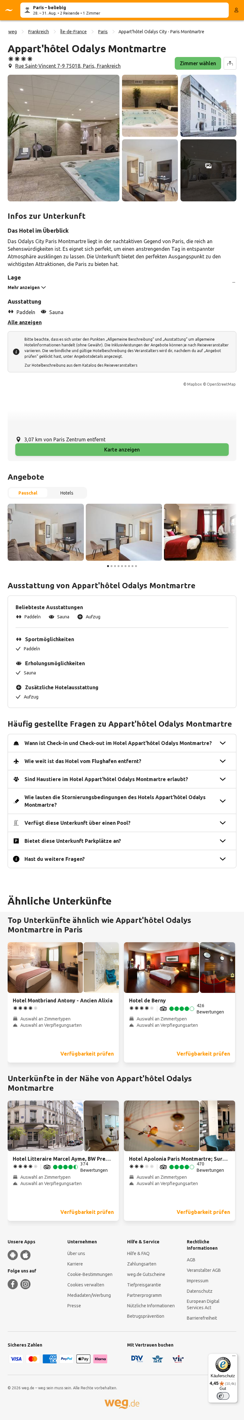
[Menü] (234, 1357)
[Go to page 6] (125, 566)
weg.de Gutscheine (146, 1274)
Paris (103, 31)
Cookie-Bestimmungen (89, 1274)
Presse (74, 1305)
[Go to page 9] (136, 566)
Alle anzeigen (25, 322)
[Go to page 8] (132, 566)
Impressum (197, 1280)
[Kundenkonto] (236, 10)
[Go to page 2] (111, 566)
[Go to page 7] (129, 566)
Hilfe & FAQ (138, 1253)
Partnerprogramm (144, 1295)
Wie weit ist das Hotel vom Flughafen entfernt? (82, 761)
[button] (63, 138)
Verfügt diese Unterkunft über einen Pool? (77, 823)
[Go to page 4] (118, 566)
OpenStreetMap (221, 384)
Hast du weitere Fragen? (54, 859)
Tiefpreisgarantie (144, 1284)
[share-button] (230, 63)
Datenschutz (200, 1291)
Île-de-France (73, 31)
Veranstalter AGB (204, 1270)
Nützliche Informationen (151, 1305)
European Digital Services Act (203, 1304)
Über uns (76, 1253)
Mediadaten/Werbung (89, 1295)
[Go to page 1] (108, 566)
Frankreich (38, 31)
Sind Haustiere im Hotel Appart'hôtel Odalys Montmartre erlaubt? (106, 779)
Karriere (75, 1263)
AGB (191, 1259)
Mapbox (194, 384)
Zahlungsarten (141, 1263)
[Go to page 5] (122, 566)
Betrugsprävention (145, 1316)
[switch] (223, 1396)
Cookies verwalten (85, 1284)
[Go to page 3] (115, 566)
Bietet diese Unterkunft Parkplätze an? (72, 841)
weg (12, 31)
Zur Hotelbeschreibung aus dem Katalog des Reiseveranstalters (80, 365)
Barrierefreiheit (202, 1318)
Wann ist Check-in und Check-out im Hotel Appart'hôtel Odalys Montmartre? (118, 743)
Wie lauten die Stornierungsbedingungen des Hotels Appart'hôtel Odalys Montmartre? (115, 801)
